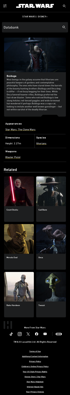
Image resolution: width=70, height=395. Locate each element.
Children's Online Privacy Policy (35, 366)
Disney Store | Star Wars (35, 376)
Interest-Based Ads (35, 386)
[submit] (64, 6)
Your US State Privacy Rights (35, 371)
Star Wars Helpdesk (35, 381)
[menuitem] (5, 6)
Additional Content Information (35, 356)
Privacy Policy (35, 361)
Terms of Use (35, 351)
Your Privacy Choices (35, 391)
